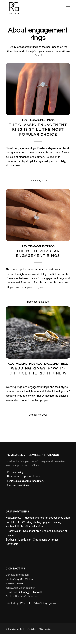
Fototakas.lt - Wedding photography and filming (33, 522)
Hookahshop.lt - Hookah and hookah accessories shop (38, 517)
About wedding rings (21, 364)
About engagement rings (38, 120)
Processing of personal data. (24, 476)
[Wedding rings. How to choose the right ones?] (38, 332)
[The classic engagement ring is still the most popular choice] (38, 89)
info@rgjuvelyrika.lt (30, 592)
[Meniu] (68, 8)
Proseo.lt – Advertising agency (38, 603)
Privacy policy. (15, 472)
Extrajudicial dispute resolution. (25, 481)
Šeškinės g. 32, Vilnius (19, 579)
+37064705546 (14, 583)
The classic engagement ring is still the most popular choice (38, 129)
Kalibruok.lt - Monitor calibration (24, 526)
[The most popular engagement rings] (38, 215)
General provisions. (18, 485)
